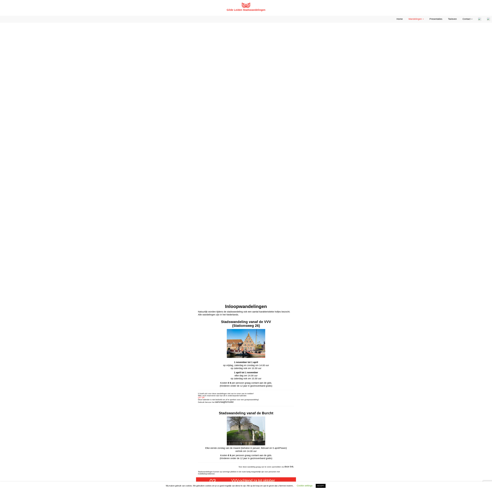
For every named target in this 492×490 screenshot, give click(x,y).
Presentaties (435, 19)
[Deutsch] (487, 19)
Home (400, 19)
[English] (478, 19)
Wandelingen (415, 19)
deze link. (289, 466)
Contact (467, 19)
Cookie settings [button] (304, 485)
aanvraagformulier (224, 402)
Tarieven (452, 19)
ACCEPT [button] (320, 486)
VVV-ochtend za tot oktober (253, 480)
